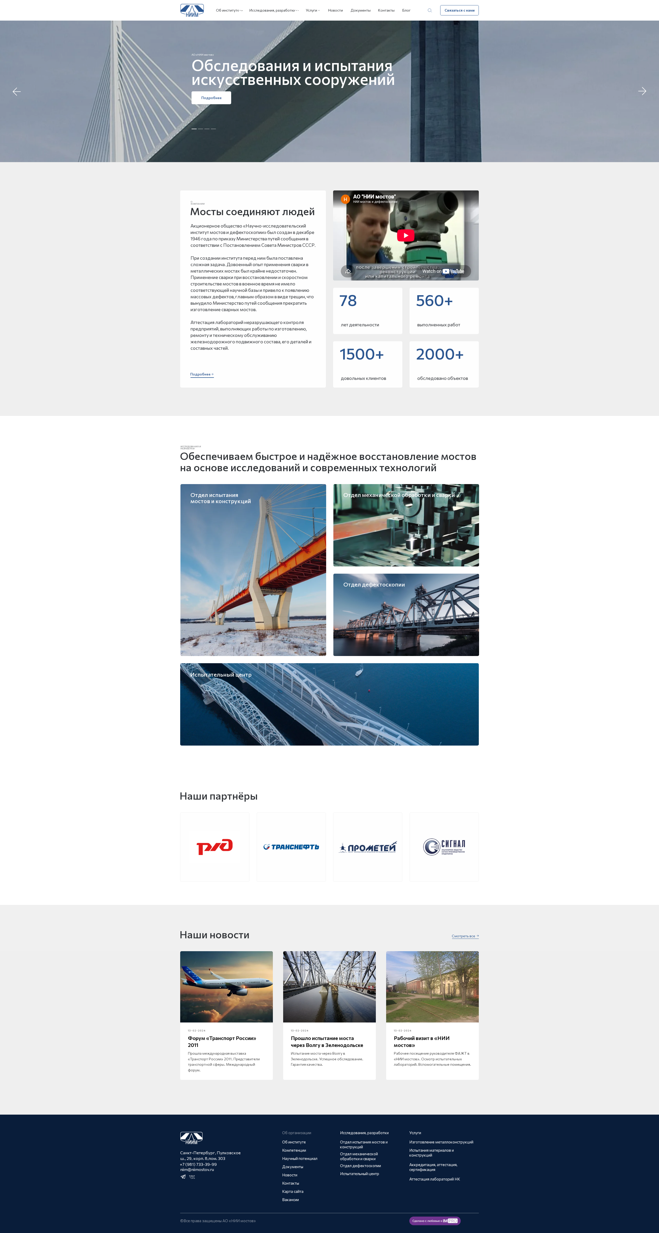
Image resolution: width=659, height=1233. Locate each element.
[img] (406, 615)
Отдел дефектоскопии (360, 1165)
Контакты (386, 10)
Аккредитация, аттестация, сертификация (433, 1167)
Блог (406, 10)
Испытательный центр (359, 1173)
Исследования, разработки (272, 10)
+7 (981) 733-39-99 (198, 1164)
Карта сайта (293, 1191)
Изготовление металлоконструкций (441, 1142)
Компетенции (294, 1150)
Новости (335, 10)
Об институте (227, 10)
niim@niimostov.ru (197, 1169)
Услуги (311, 10)
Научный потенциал (299, 1158)
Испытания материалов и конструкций (431, 1152)
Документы (361, 10)
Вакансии (290, 1199)
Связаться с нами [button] (460, 10)
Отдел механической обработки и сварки (359, 1156)
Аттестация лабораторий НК (434, 1179)
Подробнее (211, 97)
